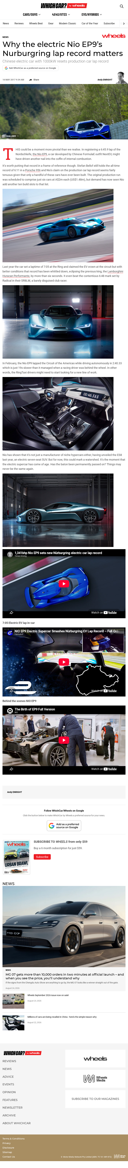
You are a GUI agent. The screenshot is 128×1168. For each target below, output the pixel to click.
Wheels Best (36, 23)
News (6, 23)
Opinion (9, 1092)
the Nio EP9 (40, 154)
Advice (8, 1077)
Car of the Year (90, 23)
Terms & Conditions (13, 1138)
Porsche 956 (33, 170)
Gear (50, 23)
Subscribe (109, 23)
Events (8, 1084)
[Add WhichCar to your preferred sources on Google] (64, 825)
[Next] (123, 24)
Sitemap (7, 1152)
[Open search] (121, 6)
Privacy (6, 1143)
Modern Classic (67, 23)
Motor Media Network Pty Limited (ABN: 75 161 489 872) (87, 1157)
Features (9, 1100)
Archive (9, 1115)
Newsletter (12, 1107)
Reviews (19, 23)
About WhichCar (16, 1123)
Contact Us (8, 1156)
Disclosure (8, 1147)
